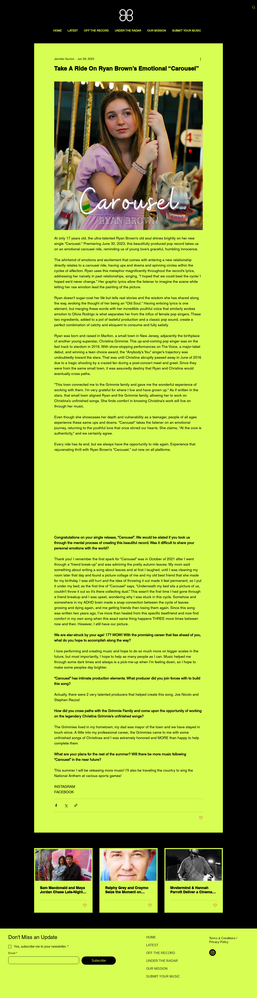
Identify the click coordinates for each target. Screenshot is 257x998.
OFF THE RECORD (160, 953)
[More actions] (200, 58)
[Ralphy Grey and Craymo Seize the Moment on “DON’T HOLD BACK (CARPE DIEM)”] (128, 865)
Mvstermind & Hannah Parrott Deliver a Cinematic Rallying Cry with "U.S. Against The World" (193, 890)
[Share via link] (76, 805)
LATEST (152, 945)
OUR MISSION (157, 968)
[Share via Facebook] (56, 805)
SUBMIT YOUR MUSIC (160, 976)
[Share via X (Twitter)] (66, 805)
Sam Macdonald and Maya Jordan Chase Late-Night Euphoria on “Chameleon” (62, 890)
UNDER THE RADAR (160, 960)
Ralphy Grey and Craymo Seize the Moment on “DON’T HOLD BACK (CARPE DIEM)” (126, 890)
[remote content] (128, 493)
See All (218, 840)
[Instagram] (212, 952)
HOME (151, 937)
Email (12, 953)
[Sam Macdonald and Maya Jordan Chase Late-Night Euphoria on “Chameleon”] (63, 865)
